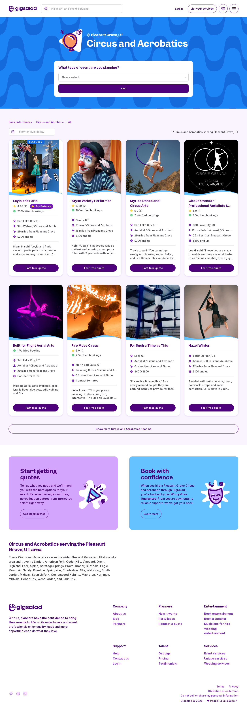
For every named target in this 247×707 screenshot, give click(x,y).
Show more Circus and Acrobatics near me (123, 428)
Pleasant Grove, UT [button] (107, 35)
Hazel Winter (199, 345)
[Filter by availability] (36, 131)
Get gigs (165, 653)
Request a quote (170, 624)
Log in (179, 8)
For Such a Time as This (149, 345)
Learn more (151, 513)
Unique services (215, 658)
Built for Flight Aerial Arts (33, 345)
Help (116, 653)
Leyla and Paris (25, 201)
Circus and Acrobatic (50, 122)
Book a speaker (215, 618)
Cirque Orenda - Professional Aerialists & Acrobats (208, 205)
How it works (168, 613)
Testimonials (168, 663)
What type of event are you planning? (88, 67)
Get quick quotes (34, 513)
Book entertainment (218, 613)
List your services (202, 8)
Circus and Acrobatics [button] (137, 43)
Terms (220, 686)
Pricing (164, 658)
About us (119, 613)
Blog (116, 618)
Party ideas (167, 618)
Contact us (121, 658)
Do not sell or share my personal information (209, 695)
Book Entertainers (20, 122)
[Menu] (234, 8)
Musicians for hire (217, 624)
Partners (119, 624)
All (69, 122)
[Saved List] (223, 8)
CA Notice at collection (223, 691)
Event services (214, 653)
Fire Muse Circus (85, 345)
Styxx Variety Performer (91, 201)
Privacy (233, 686)
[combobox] (83, 8)
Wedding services (217, 663)
